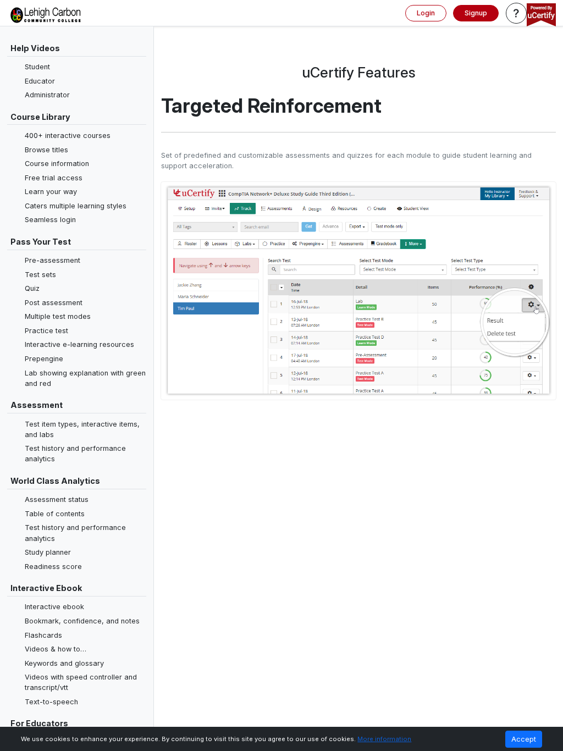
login (426, 13)
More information (384, 739)
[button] (516, 13)
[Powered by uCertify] (541, 15)
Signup (476, 13)
